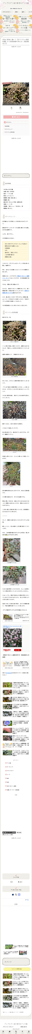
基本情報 (7, 126)
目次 (15, 117)
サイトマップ (16, 1029)
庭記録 (19, 832)
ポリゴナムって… (9, 129)
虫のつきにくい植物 (8, 834)
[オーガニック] (8, 28)
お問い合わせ (23, 1027)
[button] (20, 108)
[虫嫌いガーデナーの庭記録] (24, 19)
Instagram (9, 673)
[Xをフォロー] (16, 894)
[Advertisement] (16, 64)
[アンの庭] (24, 28)
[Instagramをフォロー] (19, 894)
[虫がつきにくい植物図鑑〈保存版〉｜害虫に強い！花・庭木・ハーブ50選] (8, 19)
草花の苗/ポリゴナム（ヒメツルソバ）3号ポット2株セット (12, 626)
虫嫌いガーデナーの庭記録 (9, 832)
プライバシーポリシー (8, 1027)
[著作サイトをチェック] (13, 894)
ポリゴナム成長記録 (9, 132)
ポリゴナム (8, 122)
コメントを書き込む (17, 969)
